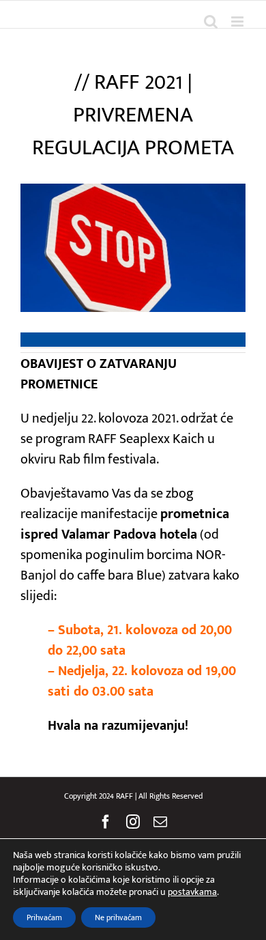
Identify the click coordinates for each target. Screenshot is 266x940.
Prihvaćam (44, 917)
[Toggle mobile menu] (238, 21)
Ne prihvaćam (118, 917)
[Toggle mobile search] (211, 21)
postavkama (192, 892)
